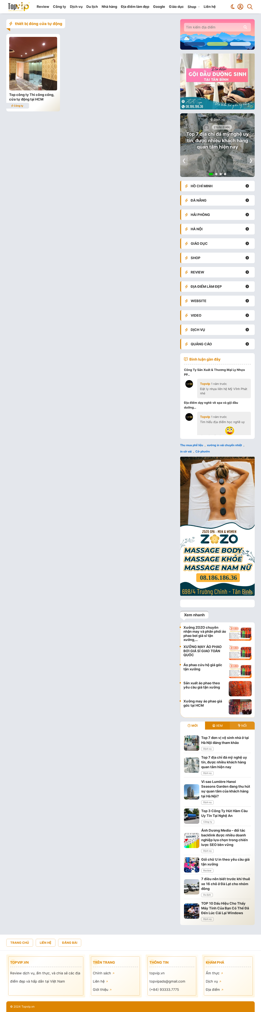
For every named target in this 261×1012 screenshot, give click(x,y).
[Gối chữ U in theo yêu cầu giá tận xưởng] (191, 865)
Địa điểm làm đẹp (135, 7)
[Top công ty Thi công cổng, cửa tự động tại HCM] (33, 89)
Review (43, 7)
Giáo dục (176, 7)
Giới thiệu (101, 990)
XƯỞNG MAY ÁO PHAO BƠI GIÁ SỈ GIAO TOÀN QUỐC (202, 651)
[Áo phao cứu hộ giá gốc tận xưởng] (240, 670)
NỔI (243, 725)
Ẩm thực (213, 973)
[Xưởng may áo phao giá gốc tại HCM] (240, 706)
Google (159, 7)
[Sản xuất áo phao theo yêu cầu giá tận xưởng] (240, 688)
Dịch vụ (76, 7)
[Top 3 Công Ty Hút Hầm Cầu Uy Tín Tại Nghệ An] (191, 816)
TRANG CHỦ (19, 943)
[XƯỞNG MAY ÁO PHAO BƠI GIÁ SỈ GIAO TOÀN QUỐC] (240, 652)
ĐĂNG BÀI (69, 943)
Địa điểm (213, 990)
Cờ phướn (202, 451)
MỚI (194, 725)
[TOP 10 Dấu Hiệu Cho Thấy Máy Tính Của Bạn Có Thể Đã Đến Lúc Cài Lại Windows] (191, 911)
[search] (245, 27)
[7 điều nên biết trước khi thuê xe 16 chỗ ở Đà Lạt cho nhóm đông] (191, 886)
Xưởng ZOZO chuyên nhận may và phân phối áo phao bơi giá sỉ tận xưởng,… (204, 633)
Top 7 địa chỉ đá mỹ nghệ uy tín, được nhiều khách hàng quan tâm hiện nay (217, 140)
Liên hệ (210, 7)
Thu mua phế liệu (191, 445)
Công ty (59, 7)
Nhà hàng (109, 7)
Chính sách (102, 973)
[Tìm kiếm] (250, 6)
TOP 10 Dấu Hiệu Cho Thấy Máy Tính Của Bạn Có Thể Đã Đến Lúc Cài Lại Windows (225, 908)
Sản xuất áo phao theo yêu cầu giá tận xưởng (201, 685)
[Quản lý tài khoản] (240, 6)
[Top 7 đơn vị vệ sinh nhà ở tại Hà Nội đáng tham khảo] (191, 743)
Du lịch (92, 7)
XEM (219, 725)
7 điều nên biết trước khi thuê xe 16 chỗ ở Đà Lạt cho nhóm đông (225, 883)
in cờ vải (186, 451)
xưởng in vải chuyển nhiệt (224, 445)
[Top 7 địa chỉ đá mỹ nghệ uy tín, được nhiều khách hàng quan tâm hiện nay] (191, 765)
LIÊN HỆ (45, 943)
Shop (192, 7)
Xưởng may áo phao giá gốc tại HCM (202, 703)
